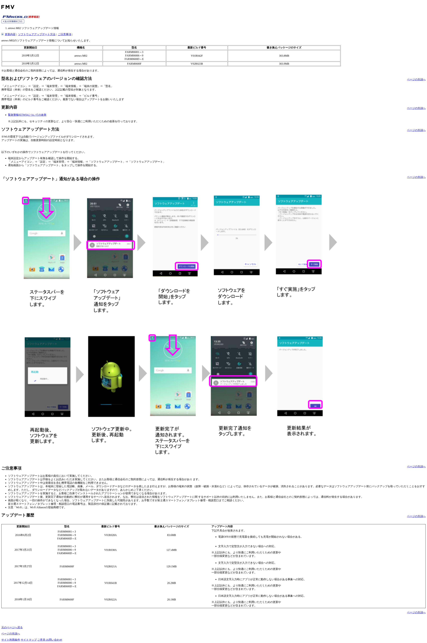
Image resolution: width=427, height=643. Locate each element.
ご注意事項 (64, 34)
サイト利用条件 (10, 639)
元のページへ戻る (12, 627)
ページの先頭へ (416, 79)
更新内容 (10, 34)
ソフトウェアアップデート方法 (36, 34)
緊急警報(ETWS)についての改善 (27, 114)
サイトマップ (29, 639)
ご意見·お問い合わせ (49, 639)
